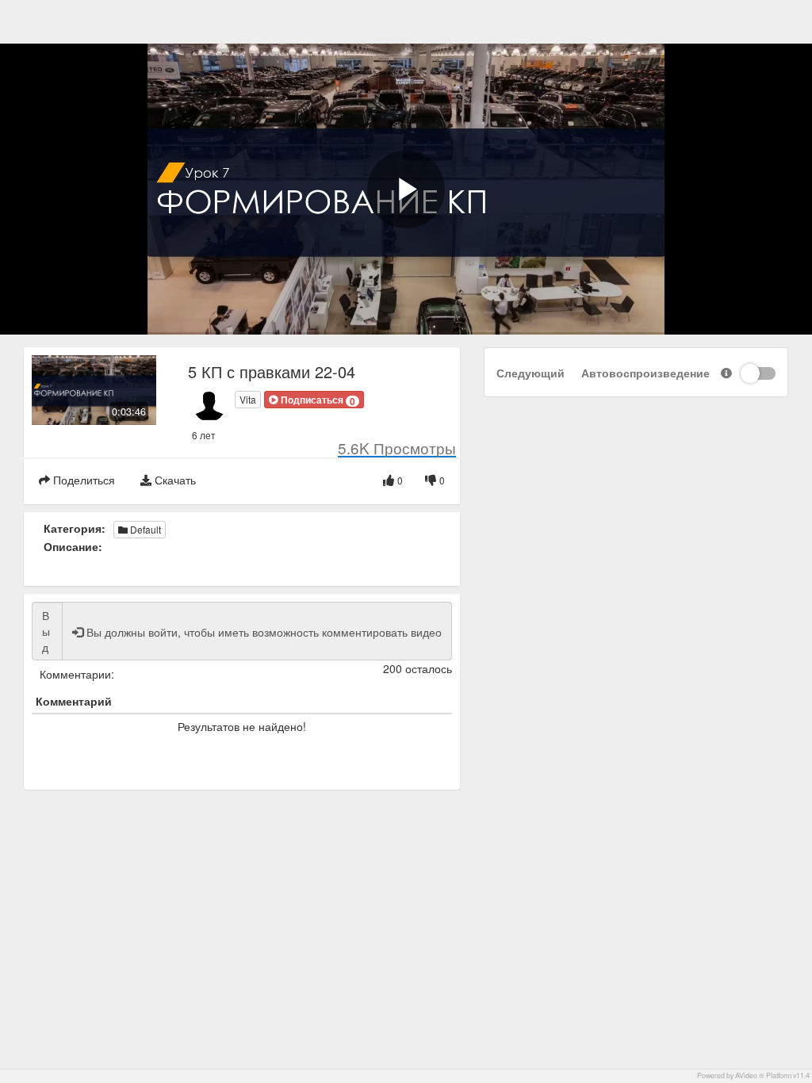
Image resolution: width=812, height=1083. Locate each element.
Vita (247, 399)
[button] (314, 399)
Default (144, 529)
